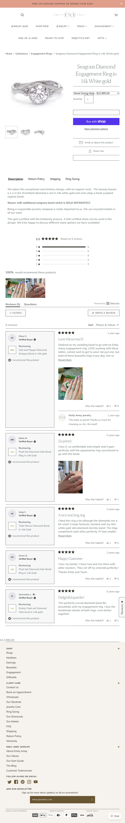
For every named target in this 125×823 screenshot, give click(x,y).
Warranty (11, 740)
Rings (9, 652)
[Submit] (94, 799)
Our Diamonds (14, 716)
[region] (26, 288)
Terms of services (56, 811)
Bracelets (11, 667)
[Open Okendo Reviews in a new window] (106, 303)
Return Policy (36, 179)
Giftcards (11, 677)
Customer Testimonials (19, 770)
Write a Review (107, 313)
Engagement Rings (41, 53)
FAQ (8, 726)
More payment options (96, 128)
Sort (91, 324)
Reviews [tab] (13, 305)
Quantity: (78, 98)
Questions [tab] (30, 305)
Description (15, 179)
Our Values (12, 755)
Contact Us (12, 687)
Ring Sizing (72, 179)
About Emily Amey (16, 751)
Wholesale (12, 697)
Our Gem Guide (15, 760)
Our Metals (12, 721)
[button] (62, 247)
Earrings (11, 662)
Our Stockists (13, 701)
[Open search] (22, 15)
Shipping (55, 179)
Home (9, 53)
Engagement (13, 672)
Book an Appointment (18, 692)
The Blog (11, 765)
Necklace (11, 657)
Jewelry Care (13, 706)
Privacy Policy (92, 811)
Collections (21, 53)
